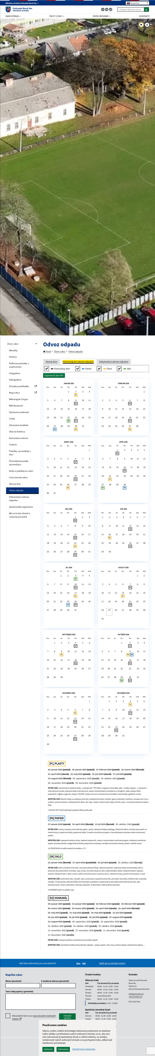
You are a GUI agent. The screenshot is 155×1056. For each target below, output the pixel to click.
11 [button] (89, 400)
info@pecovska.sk (136, 994)
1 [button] (68, 391)
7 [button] (61, 400)
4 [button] (89, 391)
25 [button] (89, 417)
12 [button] (48, 408)
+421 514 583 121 (135, 997)
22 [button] (68, 419)
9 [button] (76, 402)
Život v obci (12, 343)
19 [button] (48, 417)
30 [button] (76, 427)
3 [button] (82, 391)
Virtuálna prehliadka (19, 386)
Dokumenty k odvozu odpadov (19, 498)
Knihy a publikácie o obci (21, 470)
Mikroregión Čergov (18, 399)
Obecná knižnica (17, 431)
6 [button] (54, 400)
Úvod (48, 351)
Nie (84, 963)
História (13, 356)
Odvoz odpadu (16, 490)
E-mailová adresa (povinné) (55, 981)
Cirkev (12, 418)
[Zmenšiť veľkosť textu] (103, 9)
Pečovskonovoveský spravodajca (18, 463)
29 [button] (68, 426)
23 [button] (76, 419)
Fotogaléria (14, 373)
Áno (78, 963)
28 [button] (62, 426)
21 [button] (62, 417)
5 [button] (47, 400)
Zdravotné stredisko (18, 425)
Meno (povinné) (13, 981)
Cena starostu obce (18, 477)
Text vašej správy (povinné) (19, 991)
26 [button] (48, 426)
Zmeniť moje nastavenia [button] (83, 1049)
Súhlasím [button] (48, 1049)
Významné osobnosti (19, 412)
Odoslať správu (67, 1016)
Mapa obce (14, 392)
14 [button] (62, 408)
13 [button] (55, 408)
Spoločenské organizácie (21, 506)
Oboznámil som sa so (34, 1017)
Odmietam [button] (63, 1049)
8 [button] (68, 400)
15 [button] (68, 408)
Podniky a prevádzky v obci (20, 453)
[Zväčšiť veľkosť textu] (110, 9)
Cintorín (13, 444)
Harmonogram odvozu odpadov (78, 361)
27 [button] (55, 427)
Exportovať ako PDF (54, 375)
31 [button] (83, 426)
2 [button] (76, 393)
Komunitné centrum (18, 438)
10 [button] (83, 400)
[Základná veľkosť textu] (106, 9)
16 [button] (76, 408)
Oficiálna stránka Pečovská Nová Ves (21, 3)
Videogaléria (15, 379)
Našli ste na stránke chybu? (112, 963)
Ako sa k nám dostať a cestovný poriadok (19, 515)
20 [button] (55, 417)
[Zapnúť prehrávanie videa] (141, 24)
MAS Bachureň (16, 405)
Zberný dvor (15, 483)
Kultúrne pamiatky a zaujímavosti (19, 365)
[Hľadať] (146, 9)
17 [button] (83, 408)
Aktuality (13, 350)
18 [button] (89, 408)
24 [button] (83, 417)
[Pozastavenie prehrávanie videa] (147, 24)
